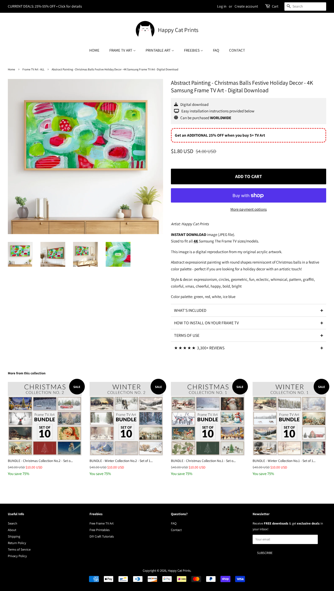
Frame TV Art (121, 50)
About (12, 530)
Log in (221, 6)
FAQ (216, 50)
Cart (275, 6)
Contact (237, 50)
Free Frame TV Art (102, 523)
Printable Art (158, 50)
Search (12, 523)
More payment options (248, 209)
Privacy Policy (17, 556)
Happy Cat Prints (179, 570)
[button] (248, 310)
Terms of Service (19, 549)
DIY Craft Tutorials (102, 536)
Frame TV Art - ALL (33, 69)
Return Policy (17, 543)
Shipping (14, 536)
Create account (246, 6)
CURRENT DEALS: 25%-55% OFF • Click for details (45, 6)
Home (94, 50)
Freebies (192, 50)
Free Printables (100, 530)
